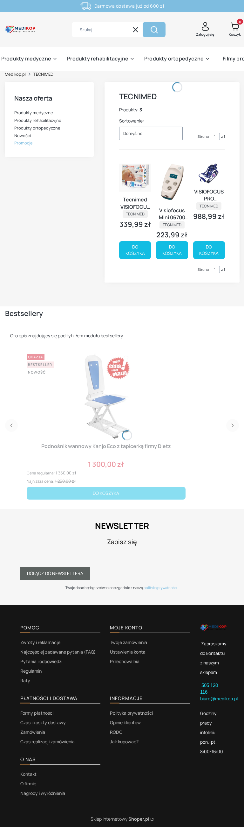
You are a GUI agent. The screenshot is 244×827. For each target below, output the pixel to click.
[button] (154, 29)
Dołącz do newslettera (55, 573)
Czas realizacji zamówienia (47, 742)
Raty (25, 680)
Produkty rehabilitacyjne (37, 120)
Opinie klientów (125, 722)
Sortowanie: (131, 121)
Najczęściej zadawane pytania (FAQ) (58, 652)
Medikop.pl (15, 74)
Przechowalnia (124, 661)
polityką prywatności (161, 587)
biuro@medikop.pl (219, 698)
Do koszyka (135, 250)
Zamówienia (32, 732)
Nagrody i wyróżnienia (42, 793)
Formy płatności (36, 713)
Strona (203, 136)
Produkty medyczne (33, 113)
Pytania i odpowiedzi (41, 661)
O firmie (28, 784)
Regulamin (31, 671)
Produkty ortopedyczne (37, 128)
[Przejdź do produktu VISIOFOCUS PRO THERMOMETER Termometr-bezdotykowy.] (209, 174)
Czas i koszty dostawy (43, 722)
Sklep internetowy (120, 819)
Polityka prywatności (131, 713)
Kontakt (28, 774)
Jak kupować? (124, 742)
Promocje (23, 143)
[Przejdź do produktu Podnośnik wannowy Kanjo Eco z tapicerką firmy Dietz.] (106, 395)
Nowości (22, 135)
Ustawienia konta (128, 652)
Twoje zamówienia (128, 642)
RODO (116, 732)
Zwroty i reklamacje (40, 642)
